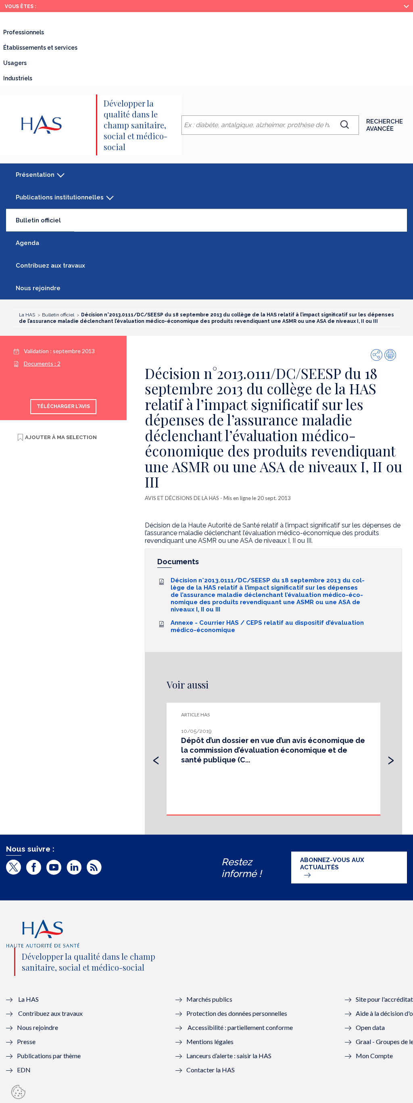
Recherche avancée (384, 125)
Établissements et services (40, 47)
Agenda (27, 243)
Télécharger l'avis (63, 406)
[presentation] (156, 758)
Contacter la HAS (210, 1070)
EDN (24, 1070)
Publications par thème (49, 1055)
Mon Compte (374, 1055)
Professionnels (23, 32)
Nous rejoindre (38, 288)
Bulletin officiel (45, 223)
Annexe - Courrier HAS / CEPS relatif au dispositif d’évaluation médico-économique (267, 626)
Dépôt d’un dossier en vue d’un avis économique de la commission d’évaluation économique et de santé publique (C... (273, 750)
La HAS (28, 999)
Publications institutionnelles (60, 197)
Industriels (17, 78)
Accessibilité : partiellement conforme (240, 1027)
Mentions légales (210, 1041)
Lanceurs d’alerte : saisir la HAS (228, 1055)
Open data (370, 1027)
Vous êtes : (20, 6)
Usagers (15, 63)
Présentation (35, 174)
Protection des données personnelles (236, 1013)
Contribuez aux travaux (50, 265)
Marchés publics (210, 999)
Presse (26, 1041)
